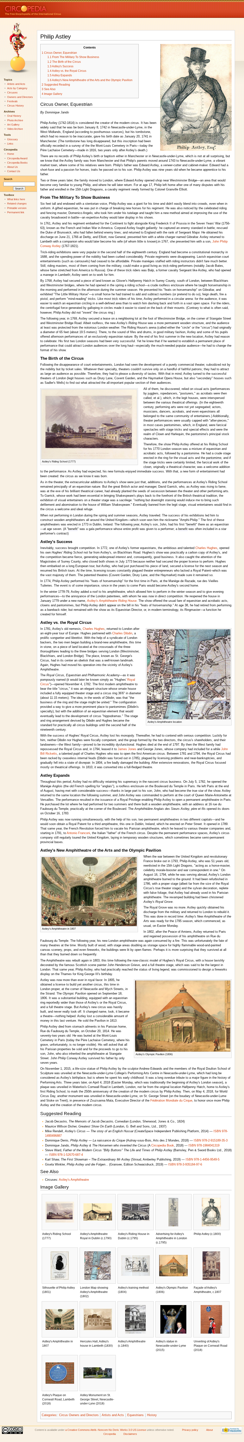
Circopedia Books (17, 162)
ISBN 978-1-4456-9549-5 (202, 1159)
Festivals (12, 101)
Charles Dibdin (122, 633)
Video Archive (15, 128)
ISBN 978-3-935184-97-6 (185, 1164)
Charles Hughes (206, 548)
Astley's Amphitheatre (74, 1179)
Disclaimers (130, 1433)
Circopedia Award (17, 158)
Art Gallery (13, 124)
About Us (12, 166)
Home (10, 153)
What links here (16, 199)
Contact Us (13, 171)
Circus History (15, 105)
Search (8, 179)
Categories (49, 1415)
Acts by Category (17, 88)
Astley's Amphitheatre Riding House (112, 600)
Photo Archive (15, 120)
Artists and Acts (113, 1415)
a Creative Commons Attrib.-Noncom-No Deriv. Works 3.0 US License (105, 1429)
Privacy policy (190, 1429)
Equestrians (135, 1415)
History (152, 1415)
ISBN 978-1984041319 (203, 1145)
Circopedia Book (162, 1145)
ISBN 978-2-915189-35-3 (211, 1140)
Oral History (14, 115)
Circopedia (49, 9)
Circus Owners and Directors (79, 1415)
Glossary (12, 139)
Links (10, 143)
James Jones (127, 749)
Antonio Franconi (78, 833)
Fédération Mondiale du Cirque (171, 1100)
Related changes (17, 203)
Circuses (12, 92)
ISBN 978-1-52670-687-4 (66, 1154)
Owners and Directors (20, 97)
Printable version (16, 208)
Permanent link (15, 212)
